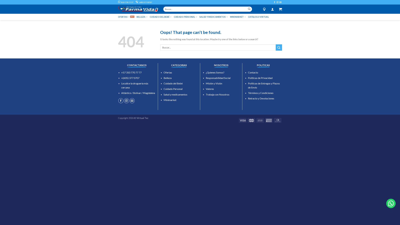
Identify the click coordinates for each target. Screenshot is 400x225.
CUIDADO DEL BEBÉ (159, 17)
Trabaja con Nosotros (217, 94)
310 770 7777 (126, 2)
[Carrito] (280, 9)
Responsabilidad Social (218, 77)
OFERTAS (123, 17)
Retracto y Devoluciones (261, 98)
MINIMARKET (237, 17)
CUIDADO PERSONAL (184, 17)
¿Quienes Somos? (215, 72)
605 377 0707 (145, 2)
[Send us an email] (280, 2)
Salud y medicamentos (175, 94)
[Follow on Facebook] (274, 2)
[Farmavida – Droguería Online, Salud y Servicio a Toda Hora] (138, 9)
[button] (391, 203)
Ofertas (168, 72)
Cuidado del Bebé (173, 83)
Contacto (253, 72)
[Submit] (249, 9)
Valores (210, 88)
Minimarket (170, 99)
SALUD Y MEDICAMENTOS (212, 17)
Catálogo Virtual (258, 17)
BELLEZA (141, 17)
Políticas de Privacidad (260, 77)
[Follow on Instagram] (277, 2)
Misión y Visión (214, 83)
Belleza (168, 77)
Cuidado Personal (173, 88)
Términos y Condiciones (260, 92)
